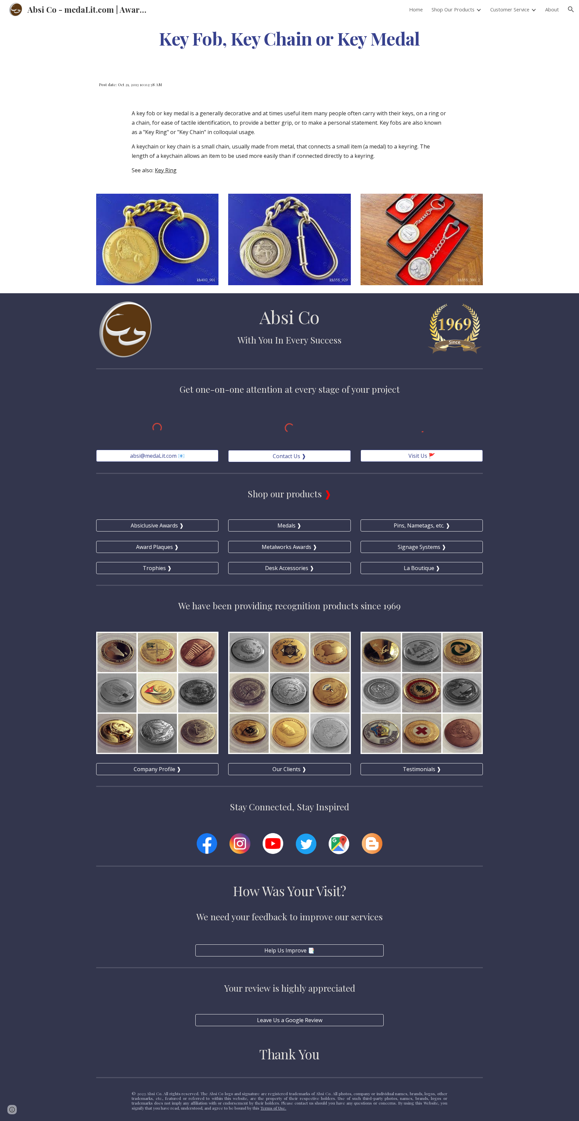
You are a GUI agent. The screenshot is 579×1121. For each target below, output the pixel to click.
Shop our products (286, 494)
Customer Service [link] (509, 9)
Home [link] (416, 9)
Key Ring (166, 170)
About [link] (552, 9)
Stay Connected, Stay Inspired (289, 807)
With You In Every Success (289, 340)
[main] (289, 38)
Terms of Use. (273, 1108)
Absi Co (289, 316)
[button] (571, 9)
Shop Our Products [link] (453, 9)
